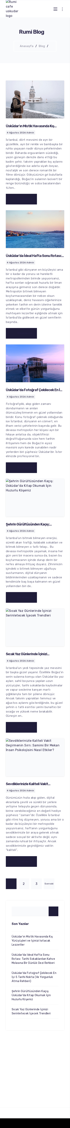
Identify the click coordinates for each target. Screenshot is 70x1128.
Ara (53, 911)
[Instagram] (49, 1123)
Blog (42, 46)
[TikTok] (35, 1123)
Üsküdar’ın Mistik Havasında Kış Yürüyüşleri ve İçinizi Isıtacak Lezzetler (32, 940)
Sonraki (49, 883)
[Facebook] (63, 1123)
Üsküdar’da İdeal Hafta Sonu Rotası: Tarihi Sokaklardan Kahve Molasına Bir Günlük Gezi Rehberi (33, 959)
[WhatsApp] (7, 1123)
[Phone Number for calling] (21, 1123)
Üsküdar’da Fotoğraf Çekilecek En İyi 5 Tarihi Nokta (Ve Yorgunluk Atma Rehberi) (34, 977)
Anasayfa (26, 46)
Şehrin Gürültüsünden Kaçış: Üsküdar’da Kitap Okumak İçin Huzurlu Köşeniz (31, 995)
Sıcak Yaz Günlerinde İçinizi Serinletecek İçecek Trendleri (28, 656)
